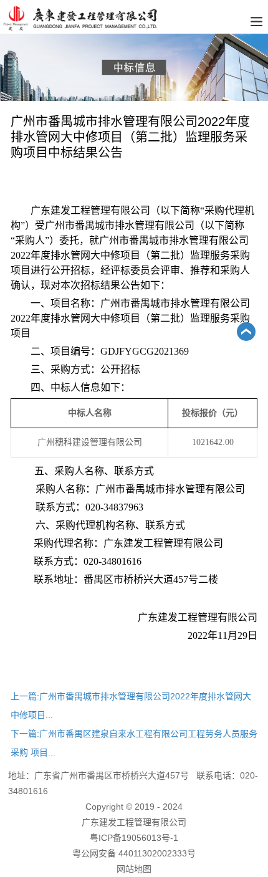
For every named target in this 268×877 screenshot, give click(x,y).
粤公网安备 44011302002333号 (134, 853)
